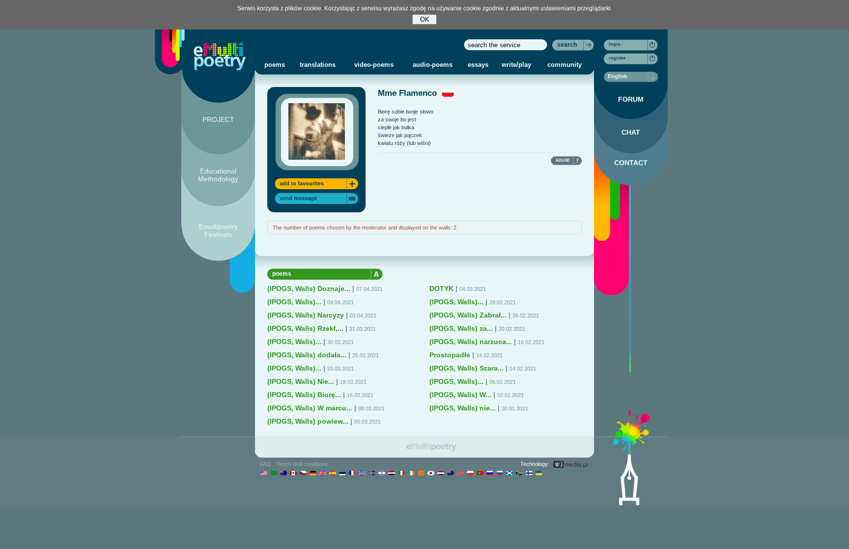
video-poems (374, 64)
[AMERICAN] (263, 472)
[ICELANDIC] (371, 472)
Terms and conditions (302, 464)
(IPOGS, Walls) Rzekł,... (305, 328)
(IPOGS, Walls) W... (460, 395)
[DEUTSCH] (312, 472)
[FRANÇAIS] (352, 472)
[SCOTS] (509, 472)
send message (298, 198)
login (615, 44)
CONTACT (631, 163)
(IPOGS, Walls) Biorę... (304, 395)
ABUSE (562, 160)
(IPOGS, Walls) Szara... (466, 368)
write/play (516, 64)
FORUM (631, 99)
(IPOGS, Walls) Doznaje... (308, 288)
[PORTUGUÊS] (479, 472)
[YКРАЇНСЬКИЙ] (538, 472)
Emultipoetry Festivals (218, 230)
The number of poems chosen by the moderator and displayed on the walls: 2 (364, 228)
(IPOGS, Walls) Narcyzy (305, 315)
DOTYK (441, 288)
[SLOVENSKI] (499, 472)
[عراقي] (391, 472)
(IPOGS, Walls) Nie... (300, 381)
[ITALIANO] (401, 472)
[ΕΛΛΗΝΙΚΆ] (362, 472)
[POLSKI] (470, 472)
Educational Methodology (218, 175)
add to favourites (302, 183)
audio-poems (433, 64)
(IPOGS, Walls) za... (461, 328)
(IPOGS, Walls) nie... (462, 408)
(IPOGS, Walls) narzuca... (470, 342)
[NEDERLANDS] (440, 472)
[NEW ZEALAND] (450, 472)
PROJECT (218, 119)
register (617, 58)
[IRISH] (411, 472)
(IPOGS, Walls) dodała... (306, 355)
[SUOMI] (529, 472)
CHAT (631, 132)
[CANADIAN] (293, 472)
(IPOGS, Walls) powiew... (307, 421)
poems (274, 64)
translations (318, 64)
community (564, 64)
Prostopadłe (449, 355)
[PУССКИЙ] (489, 472)
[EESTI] (342, 472)
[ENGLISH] (322, 472)
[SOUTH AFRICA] (519, 472)
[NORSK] (460, 472)
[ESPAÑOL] (332, 472)
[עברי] (381, 472)
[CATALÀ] (420, 472)
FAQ (265, 464)
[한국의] (430, 472)
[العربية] (273, 472)
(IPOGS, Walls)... (294, 302)
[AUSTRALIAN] (283, 472)
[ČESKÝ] (303, 472)
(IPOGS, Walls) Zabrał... (468, 315)
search (567, 44)
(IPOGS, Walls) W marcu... (309, 408)
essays (478, 64)
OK (424, 19)
